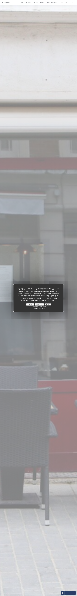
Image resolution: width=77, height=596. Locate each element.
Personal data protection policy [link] (39, 306)
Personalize (47, 304)
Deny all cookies (39, 304)
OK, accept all (30, 304)
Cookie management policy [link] (39, 308)
